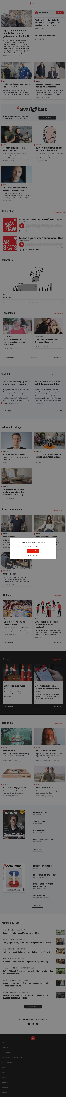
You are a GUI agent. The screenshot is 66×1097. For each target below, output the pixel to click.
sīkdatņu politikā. (43, 546)
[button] (33, 555)
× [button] (54, 540)
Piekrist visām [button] (33, 551)
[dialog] (33, 548)
